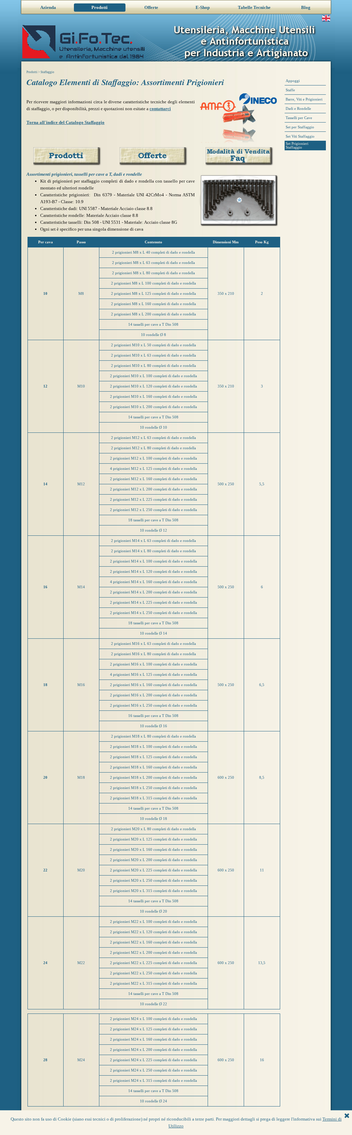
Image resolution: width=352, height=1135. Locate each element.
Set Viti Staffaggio (300, 136)
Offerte (151, 7)
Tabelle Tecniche (254, 7)
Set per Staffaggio (300, 127)
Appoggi (293, 81)
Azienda (48, 7)
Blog (305, 7)
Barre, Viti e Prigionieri (304, 99)
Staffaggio (47, 72)
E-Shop (203, 7)
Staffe (290, 90)
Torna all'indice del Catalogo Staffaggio (65, 122)
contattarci (160, 108)
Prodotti (99, 7)
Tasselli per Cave (299, 118)
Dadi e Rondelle (298, 109)
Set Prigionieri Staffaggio (297, 145)
